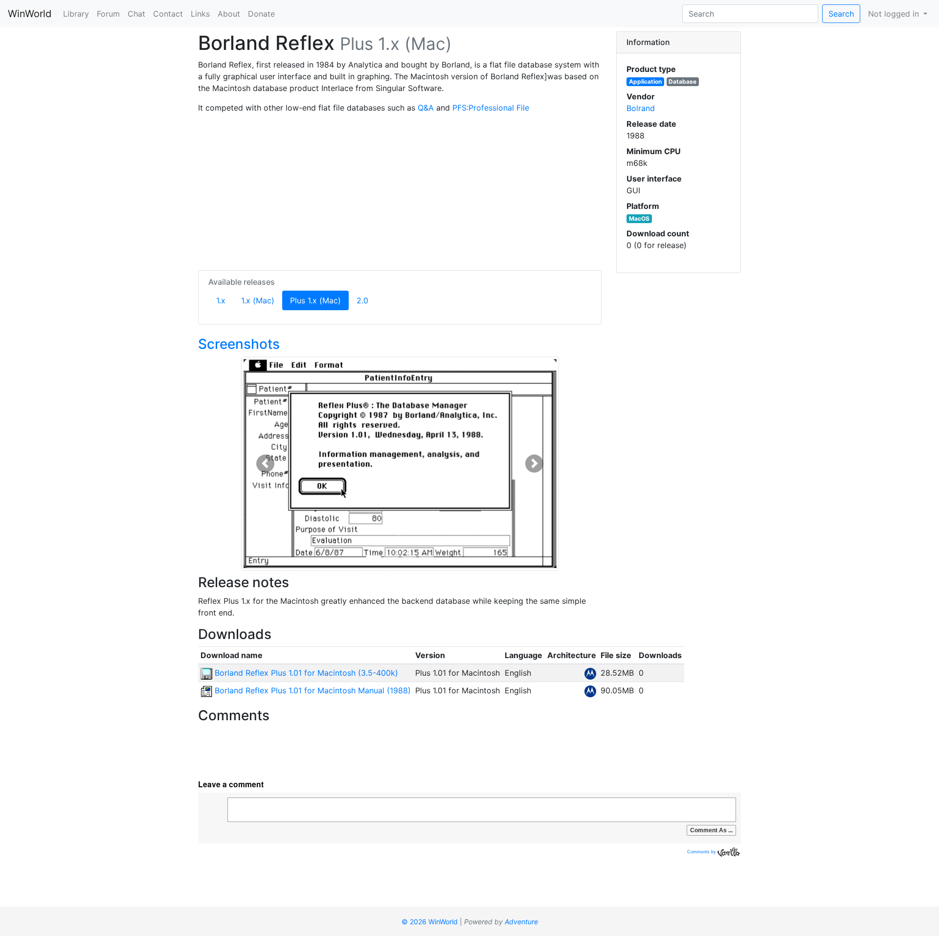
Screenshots (239, 344)
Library (76, 14)
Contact (168, 14)
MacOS (639, 218)
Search (841, 14)
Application (645, 81)
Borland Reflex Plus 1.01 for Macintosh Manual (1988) (311, 690)
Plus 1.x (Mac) (319, 300)
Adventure (521, 921)
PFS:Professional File (490, 108)
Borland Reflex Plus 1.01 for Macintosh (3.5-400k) (305, 673)
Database (682, 81)
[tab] (678, 42)
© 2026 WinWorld (430, 921)
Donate (261, 14)
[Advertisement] (400, 189)
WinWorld (29, 14)
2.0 (362, 300)
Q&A (426, 108)
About (229, 14)
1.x (220, 300)
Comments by (702, 851)
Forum (108, 14)
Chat (136, 14)
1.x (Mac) (257, 300)
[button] (265, 464)
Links (200, 14)
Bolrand (640, 108)
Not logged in (894, 14)
